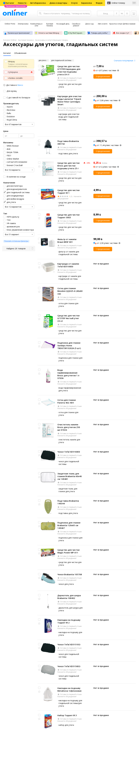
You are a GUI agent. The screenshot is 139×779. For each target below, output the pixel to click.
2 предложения (103, 151)
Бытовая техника (26, 40)
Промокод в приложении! (19, 33)
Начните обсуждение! (66, 80)
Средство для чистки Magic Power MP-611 (68, 551)
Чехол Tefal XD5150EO (68, 666)
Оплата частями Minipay (48, 33)
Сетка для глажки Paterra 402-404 (66, 401)
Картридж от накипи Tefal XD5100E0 (68, 265)
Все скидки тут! (122, 33)
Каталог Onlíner (10, 40)
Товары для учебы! (99, 33)
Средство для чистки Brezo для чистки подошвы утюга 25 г (68, 166)
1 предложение (103, 172)
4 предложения (103, 106)
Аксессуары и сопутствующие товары (51, 40)
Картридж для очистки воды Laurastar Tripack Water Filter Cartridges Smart (69, 100)
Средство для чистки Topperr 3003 (68, 216)
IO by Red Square (75, 33)
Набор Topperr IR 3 (67, 715)
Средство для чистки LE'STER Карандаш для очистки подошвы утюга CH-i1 (68, 70)
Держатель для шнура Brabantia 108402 (69, 596)
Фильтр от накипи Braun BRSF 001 (66, 240)
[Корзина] (133, 13)
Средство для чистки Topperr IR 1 (68, 191)
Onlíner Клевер (118, 3)
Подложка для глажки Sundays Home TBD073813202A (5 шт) (69, 345)
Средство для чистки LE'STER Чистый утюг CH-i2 (68, 318)
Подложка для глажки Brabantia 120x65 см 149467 (68, 525)
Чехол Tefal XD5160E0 (68, 451)
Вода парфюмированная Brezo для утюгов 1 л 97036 (68, 374)
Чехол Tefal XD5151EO (68, 644)
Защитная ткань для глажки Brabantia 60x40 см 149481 (69, 476)
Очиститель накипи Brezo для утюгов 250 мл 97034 (68, 427)
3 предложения (103, 76)
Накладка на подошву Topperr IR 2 (68, 621)
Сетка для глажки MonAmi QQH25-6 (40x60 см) (70, 291)
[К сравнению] (39, 66)
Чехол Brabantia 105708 (69, 574)
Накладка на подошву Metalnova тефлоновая (69, 689)
